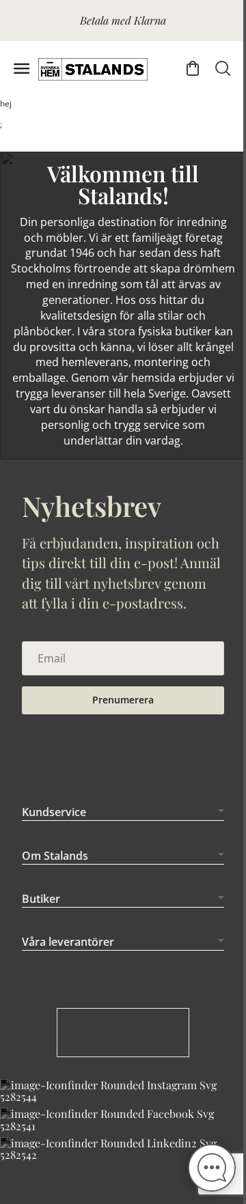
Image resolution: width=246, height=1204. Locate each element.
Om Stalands (55, 875)
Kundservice (54, 832)
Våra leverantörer (68, 962)
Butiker (41, 919)
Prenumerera (123, 699)
